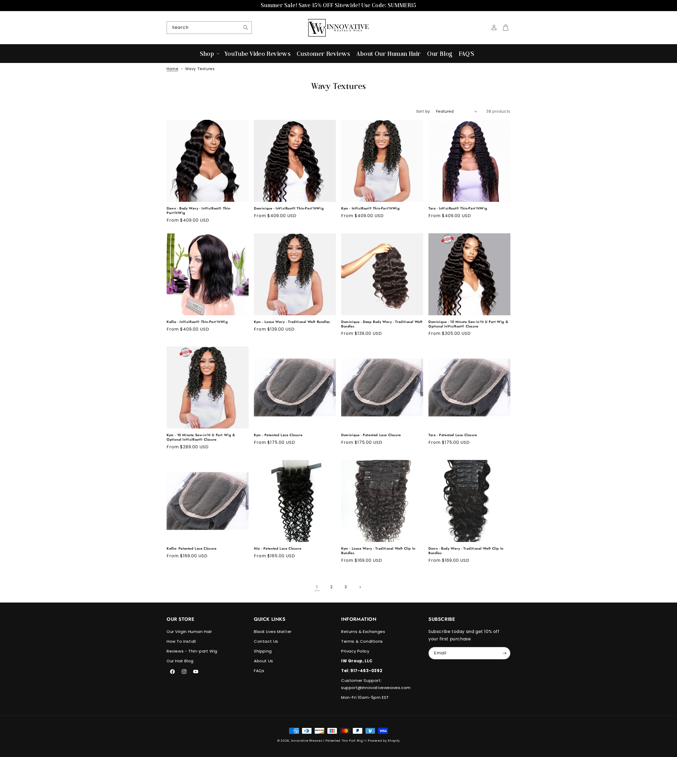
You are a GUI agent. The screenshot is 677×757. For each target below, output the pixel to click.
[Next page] (360, 587)
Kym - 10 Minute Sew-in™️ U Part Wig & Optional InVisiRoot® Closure (201, 437)
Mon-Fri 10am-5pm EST (365, 697)
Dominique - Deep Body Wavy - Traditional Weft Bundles (382, 324)
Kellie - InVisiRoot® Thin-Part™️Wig (197, 322)
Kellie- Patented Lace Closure (191, 548)
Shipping (263, 651)
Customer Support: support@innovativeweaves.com (376, 684)
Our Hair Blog (180, 661)
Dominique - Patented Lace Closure (371, 435)
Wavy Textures (200, 68)
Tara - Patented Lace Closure (452, 435)
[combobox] (209, 28)
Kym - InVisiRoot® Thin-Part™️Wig (370, 208)
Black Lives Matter (273, 631)
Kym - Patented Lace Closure (278, 435)
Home (172, 68)
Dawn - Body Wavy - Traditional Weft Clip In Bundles (466, 550)
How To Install (181, 641)
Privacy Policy (355, 651)
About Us (263, 661)
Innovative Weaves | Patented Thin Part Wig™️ (329, 740)
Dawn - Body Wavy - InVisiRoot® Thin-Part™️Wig (199, 210)
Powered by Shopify (384, 740)
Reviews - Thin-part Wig (192, 651)
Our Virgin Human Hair (189, 631)
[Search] (245, 27)
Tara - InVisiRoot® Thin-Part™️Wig (457, 208)
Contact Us (266, 641)
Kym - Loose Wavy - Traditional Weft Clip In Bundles (378, 550)
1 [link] (317, 587)
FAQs (259, 670)
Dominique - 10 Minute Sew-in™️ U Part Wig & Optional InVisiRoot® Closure (468, 324)
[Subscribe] (504, 653)
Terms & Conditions (362, 641)
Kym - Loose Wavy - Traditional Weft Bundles (292, 322)
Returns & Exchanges (363, 631)
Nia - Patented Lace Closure (277, 548)
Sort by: (423, 111)
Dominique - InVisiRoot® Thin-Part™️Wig (289, 208)
